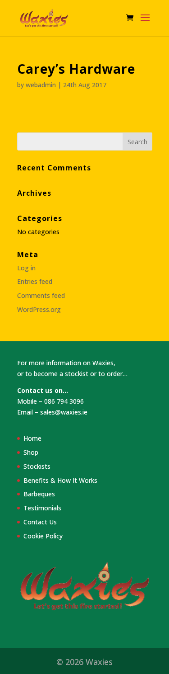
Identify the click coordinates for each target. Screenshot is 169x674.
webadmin (41, 84)
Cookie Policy (43, 536)
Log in (26, 268)
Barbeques (39, 494)
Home (32, 438)
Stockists (36, 466)
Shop (30, 452)
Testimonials (42, 508)
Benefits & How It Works (60, 480)
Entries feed (34, 281)
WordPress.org (39, 309)
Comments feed (41, 295)
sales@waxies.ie (63, 412)
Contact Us (40, 522)
